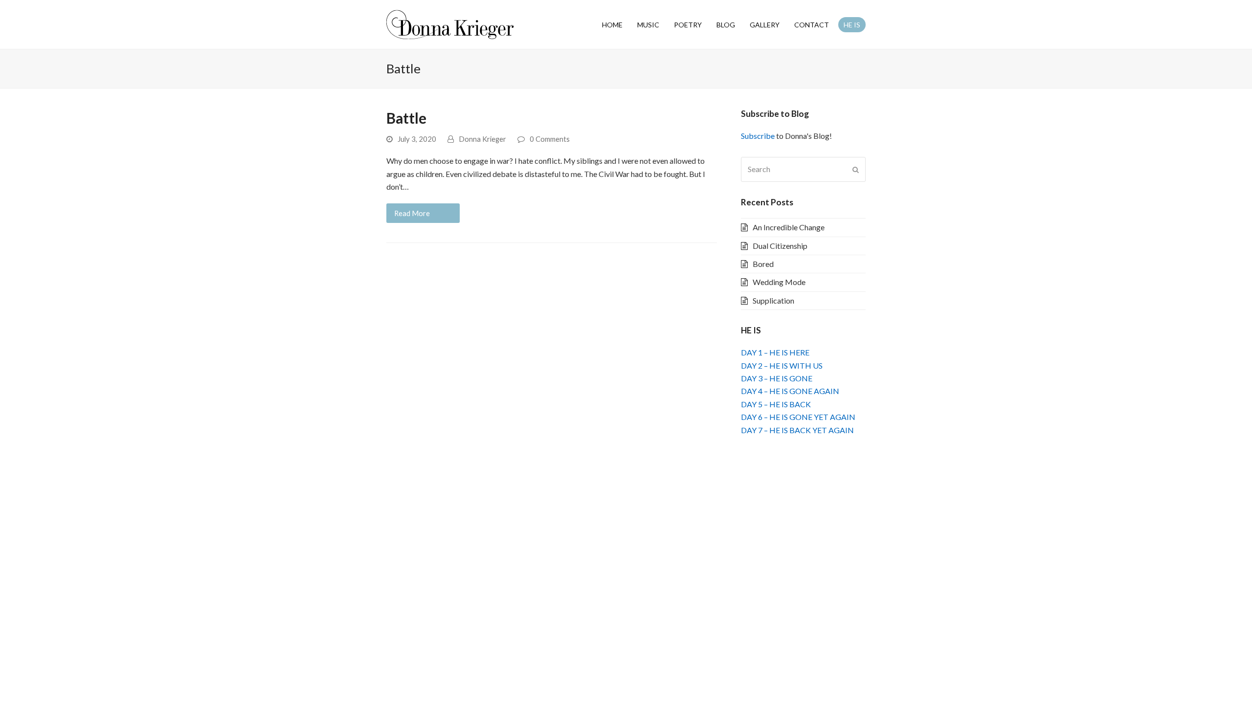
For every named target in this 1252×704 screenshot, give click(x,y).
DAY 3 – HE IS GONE (776, 378)
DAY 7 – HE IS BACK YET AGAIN (797, 430)
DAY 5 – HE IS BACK (776, 404)
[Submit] (855, 170)
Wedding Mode (779, 281)
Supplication (773, 300)
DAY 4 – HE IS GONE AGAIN (790, 391)
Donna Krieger (482, 138)
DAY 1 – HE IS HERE (775, 352)
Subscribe (758, 135)
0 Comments (550, 138)
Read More (412, 213)
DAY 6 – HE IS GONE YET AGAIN (798, 416)
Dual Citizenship (780, 245)
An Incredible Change (789, 227)
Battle (406, 118)
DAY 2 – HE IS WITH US (782, 365)
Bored (763, 263)
